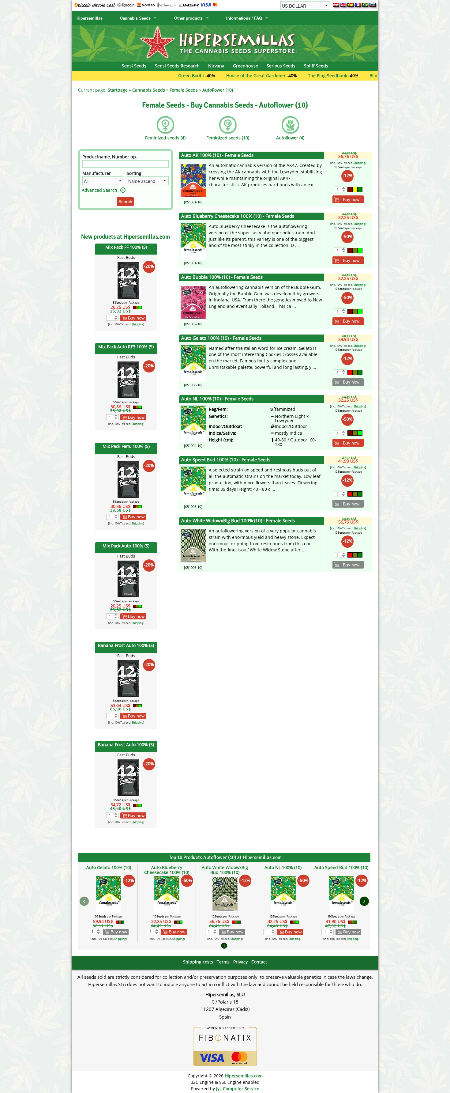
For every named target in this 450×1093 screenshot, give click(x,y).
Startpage (118, 90)
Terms (223, 962)
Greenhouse (245, 66)
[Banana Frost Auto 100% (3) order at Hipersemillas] (128, 777)
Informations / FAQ (244, 18)
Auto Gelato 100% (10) (108, 867)
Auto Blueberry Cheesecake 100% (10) (166, 869)
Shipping (137, 324)
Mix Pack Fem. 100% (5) (126, 446)
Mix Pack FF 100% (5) (126, 247)
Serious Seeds (281, 66)
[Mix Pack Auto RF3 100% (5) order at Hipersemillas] (128, 379)
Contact (259, 962)
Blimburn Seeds (353, 75)
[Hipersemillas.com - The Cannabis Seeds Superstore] (225, 43)
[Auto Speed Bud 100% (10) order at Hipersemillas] (193, 484)
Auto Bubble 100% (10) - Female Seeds (222, 277)
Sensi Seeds (134, 66)
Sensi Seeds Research (177, 66)
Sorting (134, 173)
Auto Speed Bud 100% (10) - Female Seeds (225, 459)
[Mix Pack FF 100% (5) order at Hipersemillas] (128, 280)
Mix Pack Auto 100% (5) (126, 546)
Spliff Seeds (316, 66)
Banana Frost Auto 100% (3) (126, 744)
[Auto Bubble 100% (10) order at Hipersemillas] (193, 302)
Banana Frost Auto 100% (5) (126, 645)
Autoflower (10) (217, 90)
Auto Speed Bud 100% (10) (341, 867)
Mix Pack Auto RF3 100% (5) (126, 347)
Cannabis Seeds (135, 18)
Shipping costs (198, 962)
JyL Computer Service (237, 1088)
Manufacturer (96, 173)
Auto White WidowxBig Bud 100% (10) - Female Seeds (238, 520)
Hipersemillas (90, 18)
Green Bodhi (159, 75)
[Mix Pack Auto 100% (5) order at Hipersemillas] (128, 578)
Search (125, 201)
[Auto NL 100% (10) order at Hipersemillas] (193, 423)
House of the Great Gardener (223, 75)
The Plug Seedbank (295, 75)
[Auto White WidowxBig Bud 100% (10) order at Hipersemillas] (193, 545)
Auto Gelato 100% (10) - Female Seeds (221, 338)
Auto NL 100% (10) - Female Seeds (217, 398)
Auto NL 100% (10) (283, 867)
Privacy (240, 962)
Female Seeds (184, 90)
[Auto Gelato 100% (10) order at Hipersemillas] (193, 362)
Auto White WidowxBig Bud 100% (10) (225, 869)
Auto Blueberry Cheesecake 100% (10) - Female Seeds (237, 216)
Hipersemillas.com (244, 1076)
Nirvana (216, 66)
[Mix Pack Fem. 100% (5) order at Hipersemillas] (128, 479)
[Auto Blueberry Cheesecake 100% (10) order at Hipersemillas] (193, 241)
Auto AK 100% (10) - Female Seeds (217, 155)
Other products (188, 18)
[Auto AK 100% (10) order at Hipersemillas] (193, 180)
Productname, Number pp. (109, 157)
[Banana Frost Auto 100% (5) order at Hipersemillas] (128, 678)
